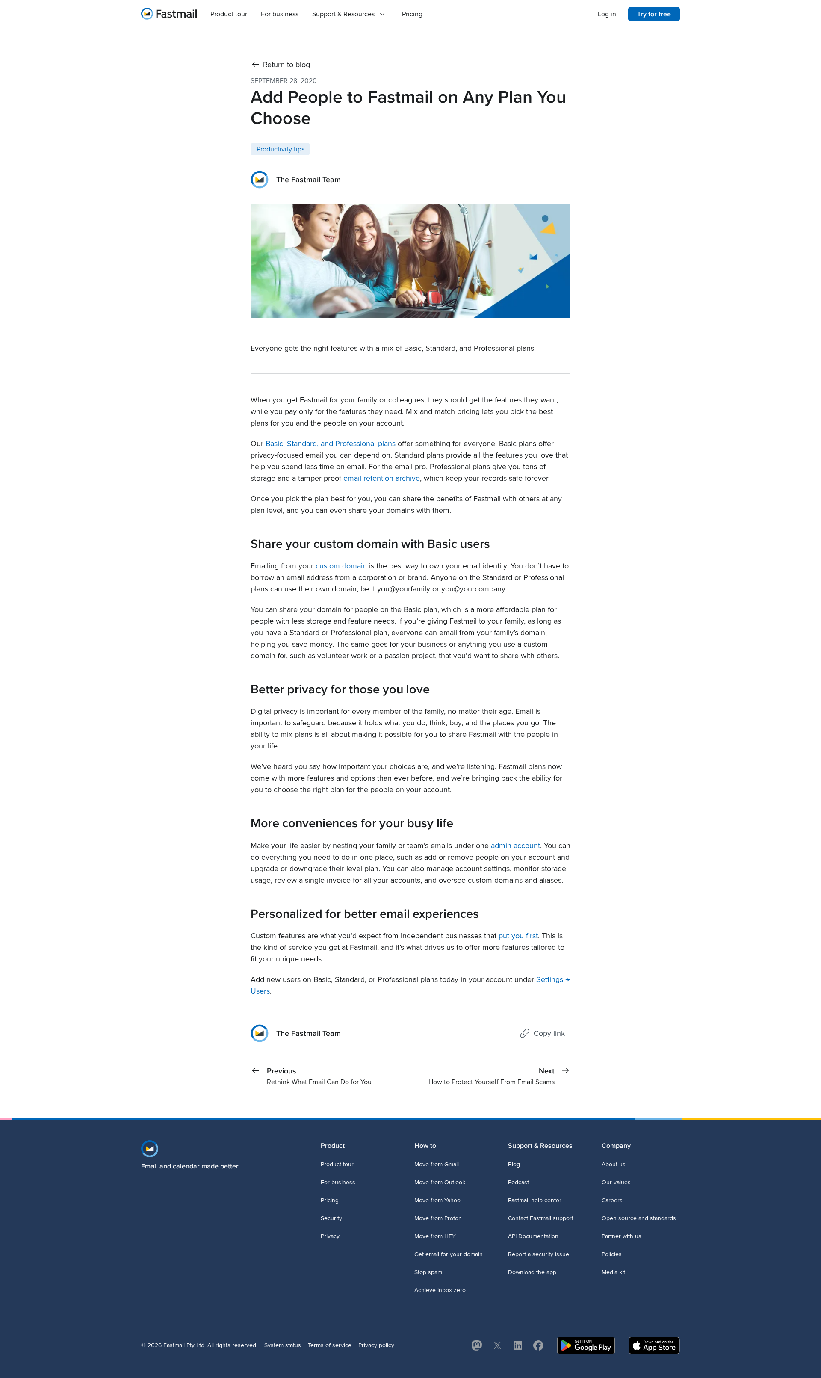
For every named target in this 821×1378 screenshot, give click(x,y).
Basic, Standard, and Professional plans (331, 443)
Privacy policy (376, 1345)
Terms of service (329, 1345)
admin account (515, 845)
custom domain (341, 566)
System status (282, 1345)
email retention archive (381, 478)
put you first (518, 935)
